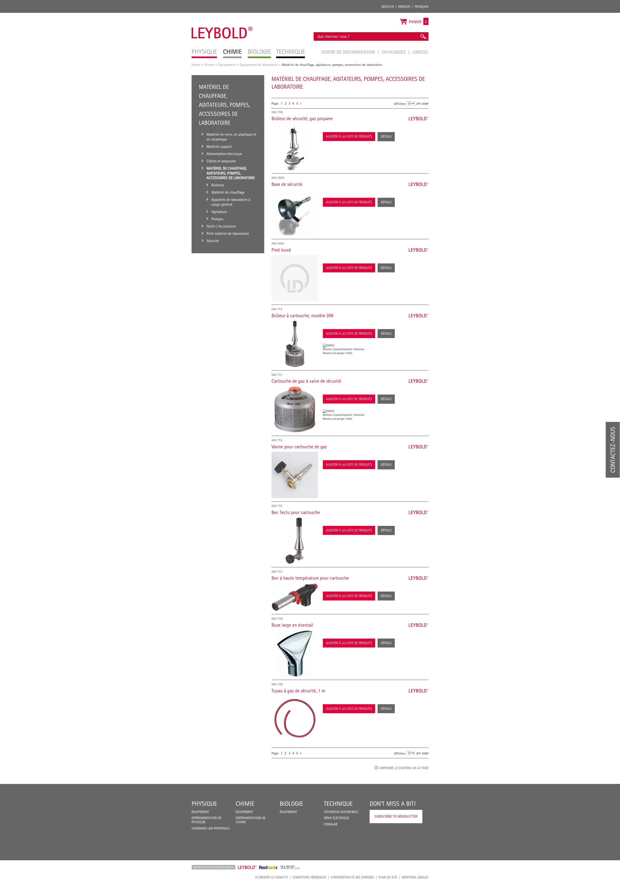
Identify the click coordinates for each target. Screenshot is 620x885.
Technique (338, 803)
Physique (204, 803)
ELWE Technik (290, 867)
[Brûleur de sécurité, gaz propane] (294, 147)
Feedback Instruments (268, 867)
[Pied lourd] (294, 278)
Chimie (209, 65)
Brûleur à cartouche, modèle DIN (302, 315)
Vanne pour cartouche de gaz (299, 447)
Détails (386, 136)
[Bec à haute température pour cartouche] (294, 597)
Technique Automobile (341, 812)
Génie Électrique (336, 818)
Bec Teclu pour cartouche (295, 512)
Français (422, 6)
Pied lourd (281, 250)
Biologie (291, 803)
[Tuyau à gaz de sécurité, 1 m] (294, 719)
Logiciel (420, 52)
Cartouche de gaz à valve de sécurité (306, 381)
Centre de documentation (348, 52)
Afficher (400, 104)
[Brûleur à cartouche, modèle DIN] (294, 344)
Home (196, 65)
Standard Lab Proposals (211, 828)
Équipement (226, 65)
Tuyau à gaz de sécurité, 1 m (298, 691)
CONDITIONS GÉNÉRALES (309, 877)
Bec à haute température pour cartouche (310, 578)
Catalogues (394, 52)
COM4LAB (330, 824)
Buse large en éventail (292, 625)
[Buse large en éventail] (294, 653)
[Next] (300, 103)
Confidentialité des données (352, 877)
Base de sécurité (286, 184)
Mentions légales (415, 877)
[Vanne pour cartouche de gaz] (294, 475)
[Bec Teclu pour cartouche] (294, 540)
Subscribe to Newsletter (396, 816)
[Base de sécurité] (294, 212)
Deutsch (387, 6)
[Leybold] (222, 15)
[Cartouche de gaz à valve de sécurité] (294, 409)
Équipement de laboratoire (259, 65)
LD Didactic (213, 867)
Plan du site (388, 877)
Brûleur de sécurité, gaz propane (302, 118)
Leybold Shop (247, 867)
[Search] (423, 36)
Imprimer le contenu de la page (404, 768)
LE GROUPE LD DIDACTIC (271, 877)
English (404, 6)
